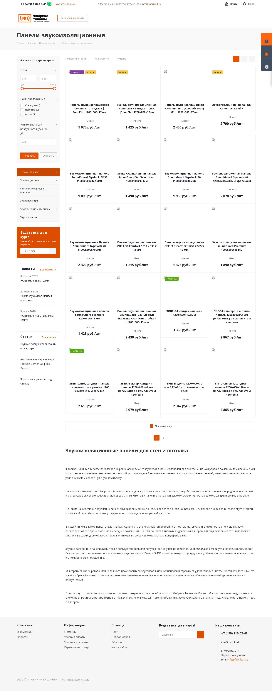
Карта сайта (119, 647)
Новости (22, 637)
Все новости (48, 269)
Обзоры (117, 642)
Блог (115, 632)
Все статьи (49, 337)
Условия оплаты (74, 637)
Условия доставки (76, 642)
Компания (24, 625)
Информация (74, 625)
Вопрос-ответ (121, 637)
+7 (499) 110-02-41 (234, 633)
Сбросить (48, 155)
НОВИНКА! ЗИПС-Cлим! (35, 280)
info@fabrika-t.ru (151, 4)
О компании (24, 632)
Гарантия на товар (76, 647)
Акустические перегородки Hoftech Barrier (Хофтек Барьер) (37, 364)
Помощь (70, 632)
